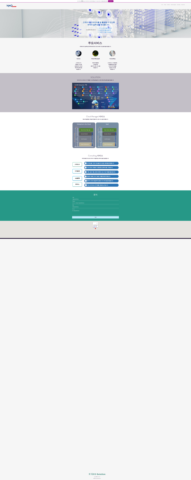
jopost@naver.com (97, 476)
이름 (73, 197)
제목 (73, 205)
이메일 (73, 201)
